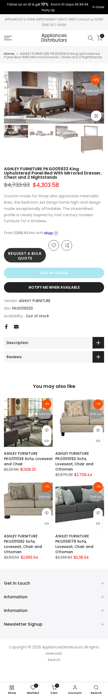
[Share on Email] (16, 326)
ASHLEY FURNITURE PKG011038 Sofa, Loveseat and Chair (28, 459)
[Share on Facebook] (6, 326)
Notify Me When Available (54, 287)
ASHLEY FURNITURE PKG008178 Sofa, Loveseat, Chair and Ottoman (74, 544)
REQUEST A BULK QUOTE (25, 256)
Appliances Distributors (54, 38)
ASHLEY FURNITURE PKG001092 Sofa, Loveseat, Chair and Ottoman (74, 461)
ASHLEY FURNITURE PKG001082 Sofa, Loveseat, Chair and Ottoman (23, 544)
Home (9, 53)
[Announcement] (48, 7)
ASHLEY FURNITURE (35, 300)
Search (54, 659)
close (99, 7)
